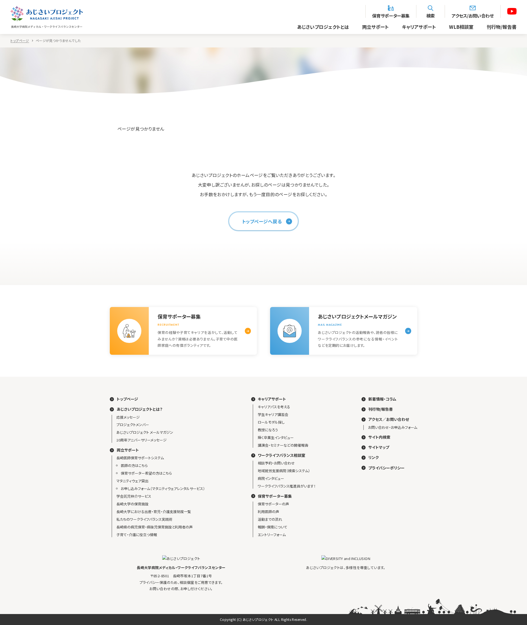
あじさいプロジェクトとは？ (139, 409)
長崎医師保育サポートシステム (140, 457)
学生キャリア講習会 (273, 414)
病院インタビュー (271, 478)
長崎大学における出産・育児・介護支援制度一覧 (153, 511)
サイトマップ (378, 447)
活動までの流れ (270, 519)
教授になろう (268, 429)
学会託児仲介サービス (133, 496)
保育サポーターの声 (273, 503)
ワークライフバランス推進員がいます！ (287, 486)
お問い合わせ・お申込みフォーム (392, 427)
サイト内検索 (379, 437)
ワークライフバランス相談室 (281, 455)
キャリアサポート (419, 26)
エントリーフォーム (272, 534)
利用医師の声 (268, 511)
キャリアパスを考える (274, 406)
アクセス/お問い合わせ (473, 15)
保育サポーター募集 (391, 15)
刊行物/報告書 (502, 26)
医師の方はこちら (134, 465)
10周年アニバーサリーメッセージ (141, 440)
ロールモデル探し (271, 422)
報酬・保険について (272, 527)
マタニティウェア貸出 (132, 480)
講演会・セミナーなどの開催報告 (283, 445)
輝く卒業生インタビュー (276, 437)
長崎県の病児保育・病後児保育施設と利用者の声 (154, 527)
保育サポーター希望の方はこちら (146, 473)
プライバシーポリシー (386, 468)
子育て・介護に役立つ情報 (136, 534)
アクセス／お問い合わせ (388, 419)
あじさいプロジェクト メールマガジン (144, 432)
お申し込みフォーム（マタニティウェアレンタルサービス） (163, 488)
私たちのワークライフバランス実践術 (144, 519)
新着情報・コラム (382, 399)
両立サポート (375, 26)
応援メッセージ (128, 417)
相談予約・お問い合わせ (276, 463)
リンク (373, 457)
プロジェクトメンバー (132, 424)
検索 (430, 15)
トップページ (19, 40)
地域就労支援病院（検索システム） (284, 470)
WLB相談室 (461, 26)
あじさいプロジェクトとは (323, 26)
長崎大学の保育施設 (132, 503)
